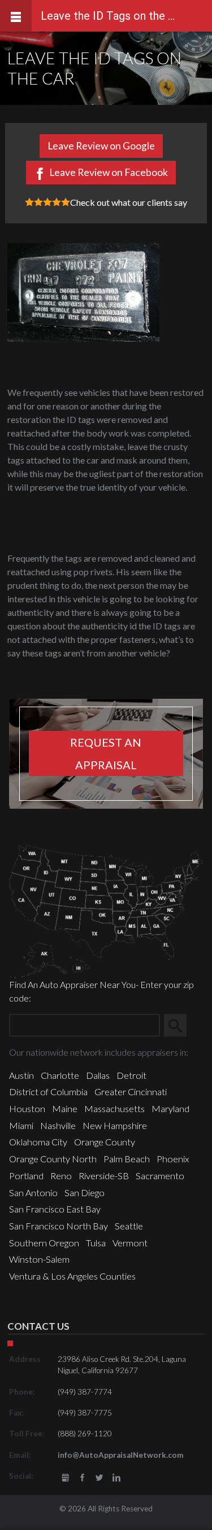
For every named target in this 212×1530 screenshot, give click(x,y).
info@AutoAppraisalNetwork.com (121, 1455)
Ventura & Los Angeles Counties (72, 1276)
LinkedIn (116, 1477)
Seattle (129, 1225)
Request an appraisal (105, 753)
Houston (27, 1108)
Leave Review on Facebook (108, 172)
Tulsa (96, 1242)
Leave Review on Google (101, 146)
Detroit (131, 1075)
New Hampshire (115, 1125)
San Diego (84, 1192)
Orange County (104, 1141)
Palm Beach (126, 1158)
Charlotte (60, 1075)
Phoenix (173, 1158)
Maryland (170, 1108)
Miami (21, 1125)
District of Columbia (48, 1091)
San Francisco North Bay (58, 1225)
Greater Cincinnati (130, 1091)
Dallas (98, 1075)
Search (180, 1025)
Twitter (99, 1477)
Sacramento (160, 1175)
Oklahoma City (38, 1141)
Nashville (58, 1125)
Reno (61, 1175)
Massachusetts (114, 1108)
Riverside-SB (104, 1175)
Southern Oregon (44, 1242)
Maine (64, 1108)
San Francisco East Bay (55, 1208)
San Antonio (33, 1192)
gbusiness (65, 1477)
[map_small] (105, 910)
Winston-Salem (39, 1259)
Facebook (82, 1477)
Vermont (130, 1242)
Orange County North (53, 1158)
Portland (26, 1175)
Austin (21, 1075)
